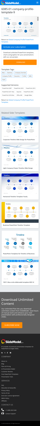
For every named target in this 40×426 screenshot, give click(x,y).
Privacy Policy (5, 390)
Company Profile (7, 76)
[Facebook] (7, 353)
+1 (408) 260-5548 (10, 410)
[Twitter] (5, 353)
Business (9, 72)
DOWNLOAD (20, 62)
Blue (3, 72)
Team (3, 79)
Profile (24, 76)
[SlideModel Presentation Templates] (11, 2)
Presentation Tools (7, 377)
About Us (4, 361)
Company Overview (20, 72)
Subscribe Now (11, 325)
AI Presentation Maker (8, 369)
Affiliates (4, 401)
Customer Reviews (7, 371)
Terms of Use (5, 393)
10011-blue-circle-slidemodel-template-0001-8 (18, 282)
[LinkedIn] (2, 353)
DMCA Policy (5, 398)
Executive (17, 76)
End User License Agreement (10, 396)
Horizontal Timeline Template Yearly (15, 196)
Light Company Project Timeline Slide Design (18, 168)
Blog (2, 364)
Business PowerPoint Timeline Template (16, 225)
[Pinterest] (10, 353)
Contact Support (10, 414)
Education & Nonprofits (8, 388)
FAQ (2, 385)
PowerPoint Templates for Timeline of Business (19, 254)
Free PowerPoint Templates (9, 374)
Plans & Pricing (6, 366)
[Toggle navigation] (37, 2)
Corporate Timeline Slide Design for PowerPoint (19, 139)
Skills (30, 76)
